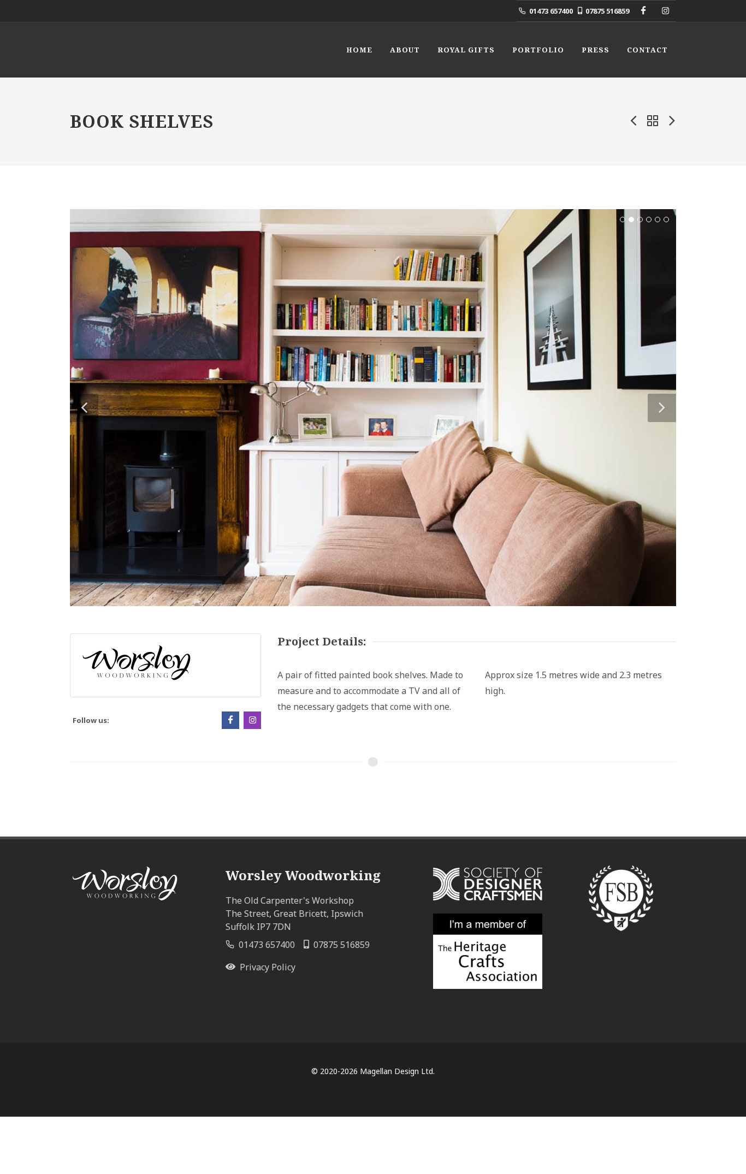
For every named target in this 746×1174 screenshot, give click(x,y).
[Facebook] (643, 11)
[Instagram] (665, 11)
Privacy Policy (265, 967)
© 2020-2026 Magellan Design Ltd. (373, 1071)
